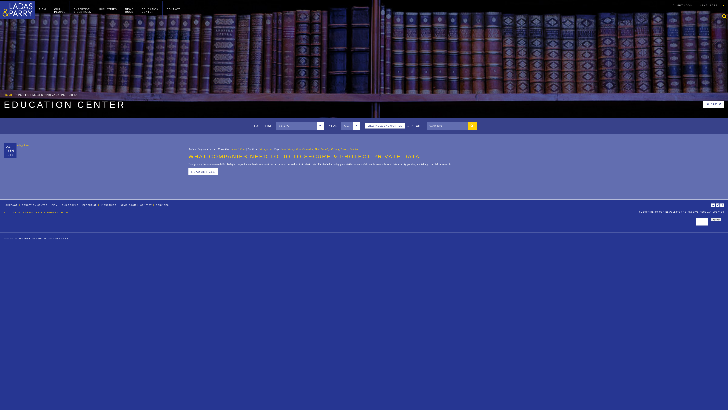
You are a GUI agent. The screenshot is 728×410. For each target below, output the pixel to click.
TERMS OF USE (39, 238)
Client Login (683, 5)
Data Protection (304, 149)
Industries (108, 9)
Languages (709, 5)
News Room (129, 10)
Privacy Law (265, 149)
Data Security (322, 149)
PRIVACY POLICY (59, 238)
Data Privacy (287, 149)
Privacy (335, 149)
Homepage (11, 205)
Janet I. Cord (238, 149)
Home (8, 94)
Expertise (89, 205)
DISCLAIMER (24, 238)
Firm (42, 9)
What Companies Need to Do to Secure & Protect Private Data (304, 156)
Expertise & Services (82, 10)
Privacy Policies (349, 149)
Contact (173, 9)
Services (162, 205)
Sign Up (716, 219)
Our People (60, 10)
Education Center (150, 10)
